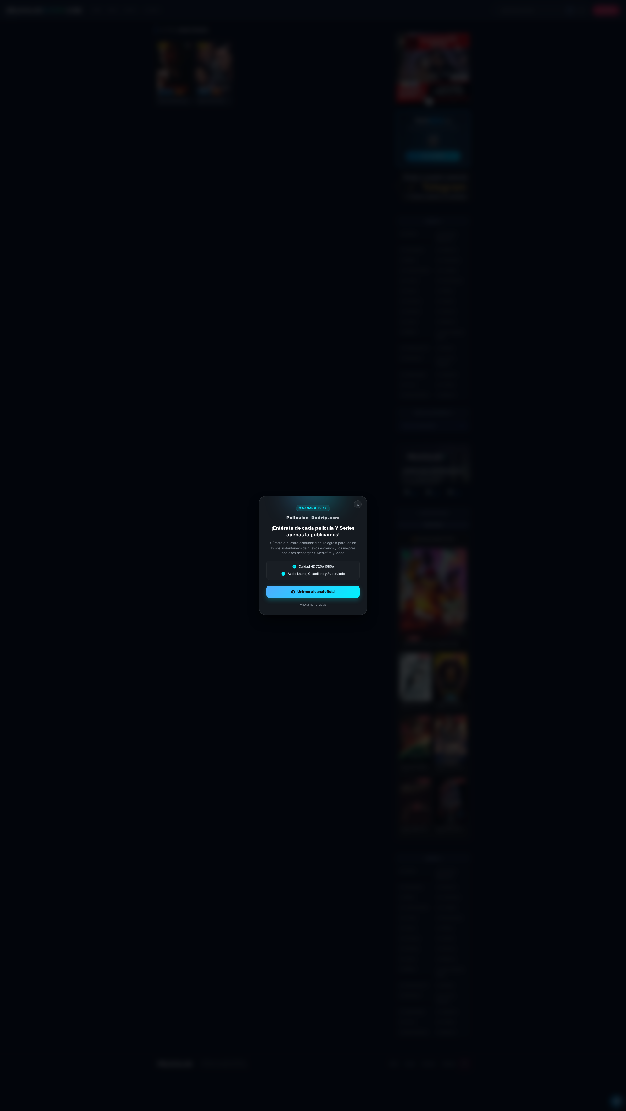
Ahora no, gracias (313, 604)
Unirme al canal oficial (316, 591)
